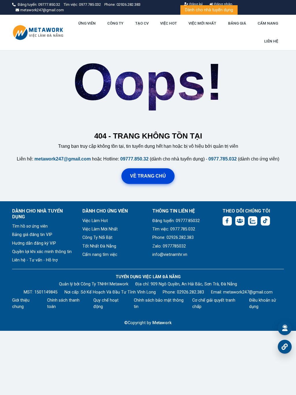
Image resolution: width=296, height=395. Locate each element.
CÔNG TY (115, 23)
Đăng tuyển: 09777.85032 (176, 220)
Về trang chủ (148, 175)
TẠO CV (142, 23)
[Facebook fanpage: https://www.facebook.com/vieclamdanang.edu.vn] (227, 221)
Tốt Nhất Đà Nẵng (99, 246)
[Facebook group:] (240, 221)
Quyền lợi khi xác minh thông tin (42, 251)
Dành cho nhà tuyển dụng (209, 10)
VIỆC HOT (168, 23)
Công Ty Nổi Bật (97, 237)
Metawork (162, 322)
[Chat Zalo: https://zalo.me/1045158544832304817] (252, 221)
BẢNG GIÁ (237, 23)
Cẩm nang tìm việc (99, 254)
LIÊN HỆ (271, 41)
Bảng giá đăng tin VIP (32, 234)
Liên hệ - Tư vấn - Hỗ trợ (35, 260)
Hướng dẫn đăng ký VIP (34, 243)
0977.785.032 (90, 4)
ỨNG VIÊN (87, 23)
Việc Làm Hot (95, 220)
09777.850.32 (49, 4)
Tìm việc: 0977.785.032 (173, 229)
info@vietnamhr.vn (169, 254)
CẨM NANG (268, 23)
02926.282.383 (128, 4)
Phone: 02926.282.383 (173, 237)
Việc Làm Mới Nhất (100, 229)
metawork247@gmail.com (62, 158)
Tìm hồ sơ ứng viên (30, 226)
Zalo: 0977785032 (169, 246)
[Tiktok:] (265, 221)
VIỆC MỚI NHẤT (202, 23)
